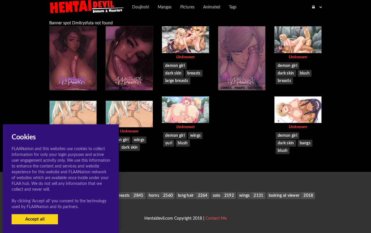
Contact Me (216, 218)
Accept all (35, 219)
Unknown (185, 56)
